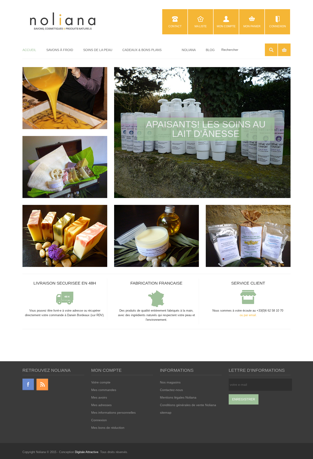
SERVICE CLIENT (248, 283)
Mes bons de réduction (107, 427)
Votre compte (100, 382)
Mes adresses (101, 405)
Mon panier (252, 26)
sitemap (165, 412)
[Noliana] (63, 21)
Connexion (277, 26)
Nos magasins (170, 382)
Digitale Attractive (86, 452)
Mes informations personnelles (113, 412)
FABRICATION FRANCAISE (156, 283)
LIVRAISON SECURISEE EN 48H (64, 283)
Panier (284, 49)
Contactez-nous (171, 390)
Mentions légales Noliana (178, 397)
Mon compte (226, 26)
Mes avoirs (99, 397)
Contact (174, 26)
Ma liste (201, 26)
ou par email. (248, 315)
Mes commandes (103, 390)
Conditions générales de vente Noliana (188, 405)
